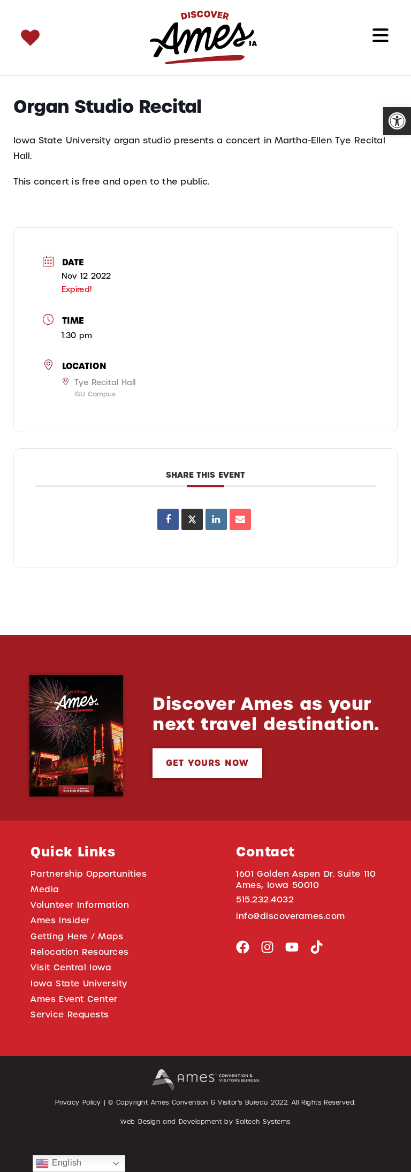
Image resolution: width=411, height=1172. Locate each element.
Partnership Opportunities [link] (89, 873)
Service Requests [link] (70, 1014)
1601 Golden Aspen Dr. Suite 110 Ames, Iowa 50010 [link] (306, 879)
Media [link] (45, 889)
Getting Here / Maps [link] (77, 936)
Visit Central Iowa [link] (71, 967)
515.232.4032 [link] (265, 899)
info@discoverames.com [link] (290, 916)
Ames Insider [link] (60, 920)
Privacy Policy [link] (78, 1102)
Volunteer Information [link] (80, 904)
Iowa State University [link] (79, 983)
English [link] (65, 1162)
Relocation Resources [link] (80, 951)
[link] (397, 121)
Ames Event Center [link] (74, 999)
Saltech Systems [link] (262, 1121)
